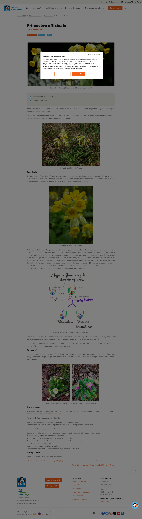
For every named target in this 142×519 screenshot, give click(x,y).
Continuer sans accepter (95, 54)
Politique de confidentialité (73, 68)
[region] (71, 65)
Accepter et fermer (78, 74)
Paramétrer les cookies (63, 74)
